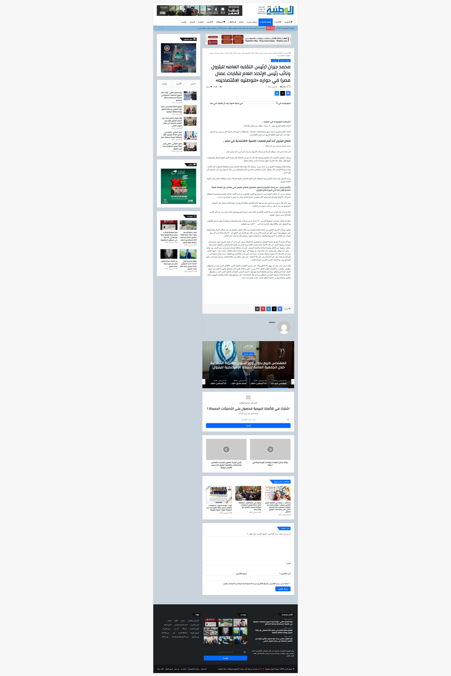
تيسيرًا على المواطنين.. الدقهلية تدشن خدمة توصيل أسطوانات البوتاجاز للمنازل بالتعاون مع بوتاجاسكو (250, 506)
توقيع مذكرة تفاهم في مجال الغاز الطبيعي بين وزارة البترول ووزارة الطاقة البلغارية (171, 109)
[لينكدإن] (277, 93)
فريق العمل (169, 669)
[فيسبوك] (288, 93)
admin (284, 87)
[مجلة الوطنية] (275, 10)
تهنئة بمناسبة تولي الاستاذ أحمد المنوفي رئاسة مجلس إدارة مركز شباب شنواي (188, 265)
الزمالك (184, 629)
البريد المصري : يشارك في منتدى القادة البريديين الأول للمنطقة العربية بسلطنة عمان (171, 135)
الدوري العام (167, 625)
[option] (248, 364)
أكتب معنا (160, 669)
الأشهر (193, 84)
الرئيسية (288, 22)
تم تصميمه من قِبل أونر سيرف (250, 669)
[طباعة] (257, 309)
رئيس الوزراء (167, 629)
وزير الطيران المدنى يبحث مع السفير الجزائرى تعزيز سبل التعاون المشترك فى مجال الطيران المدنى (172, 122)
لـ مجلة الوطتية (223, 669)
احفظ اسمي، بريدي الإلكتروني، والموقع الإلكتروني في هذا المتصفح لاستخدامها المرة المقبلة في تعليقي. (256, 583)
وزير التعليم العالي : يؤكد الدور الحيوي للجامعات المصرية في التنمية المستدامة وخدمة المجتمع (171, 96)
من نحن (176, 669)
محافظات (231, 22)
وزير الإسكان (165, 633)
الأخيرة (178, 84)
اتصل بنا (183, 669)
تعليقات (164, 84)
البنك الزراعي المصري (180, 625)
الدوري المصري (194, 629)
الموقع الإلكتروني (241, 573)
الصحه (209, 22)
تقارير (184, 22)
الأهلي (176, 621)
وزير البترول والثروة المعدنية (180, 637)
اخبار (277, 22)
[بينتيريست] (263, 309)
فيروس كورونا (195, 633)
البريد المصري (195, 625)
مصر (173, 633)
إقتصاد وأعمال (266, 22)
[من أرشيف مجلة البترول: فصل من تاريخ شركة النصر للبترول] (168, 254)
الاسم (288, 563)
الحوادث (201, 22)
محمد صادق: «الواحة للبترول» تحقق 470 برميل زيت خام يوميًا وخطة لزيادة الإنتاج (248, 365)
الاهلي (169, 621)
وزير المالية (165, 637)
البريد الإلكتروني (285, 573)
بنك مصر (176, 629)
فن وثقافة (219, 22)
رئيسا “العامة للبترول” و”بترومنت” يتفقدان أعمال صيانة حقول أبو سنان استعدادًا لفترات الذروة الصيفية (219, 508)
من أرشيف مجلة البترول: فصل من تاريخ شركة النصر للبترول (169, 264)
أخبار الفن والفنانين (193, 621)
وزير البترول (195, 637)
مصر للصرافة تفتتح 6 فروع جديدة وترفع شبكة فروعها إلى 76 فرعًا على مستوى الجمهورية (236, 28)
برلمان (241, 22)
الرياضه (192, 22)
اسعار (183, 621)
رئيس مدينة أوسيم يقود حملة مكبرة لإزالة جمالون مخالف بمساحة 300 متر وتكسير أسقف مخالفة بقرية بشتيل (188, 237)
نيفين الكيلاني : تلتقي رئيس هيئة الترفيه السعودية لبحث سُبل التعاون (172, 146)
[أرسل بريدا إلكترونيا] (281, 87)
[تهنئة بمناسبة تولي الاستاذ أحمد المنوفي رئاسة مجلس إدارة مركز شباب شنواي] (188, 254)
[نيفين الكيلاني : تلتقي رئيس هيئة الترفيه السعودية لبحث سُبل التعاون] (190, 146)
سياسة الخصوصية (193, 669)
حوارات (274, 61)
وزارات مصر (252, 22)
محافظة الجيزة (182, 633)
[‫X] (282, 93)
